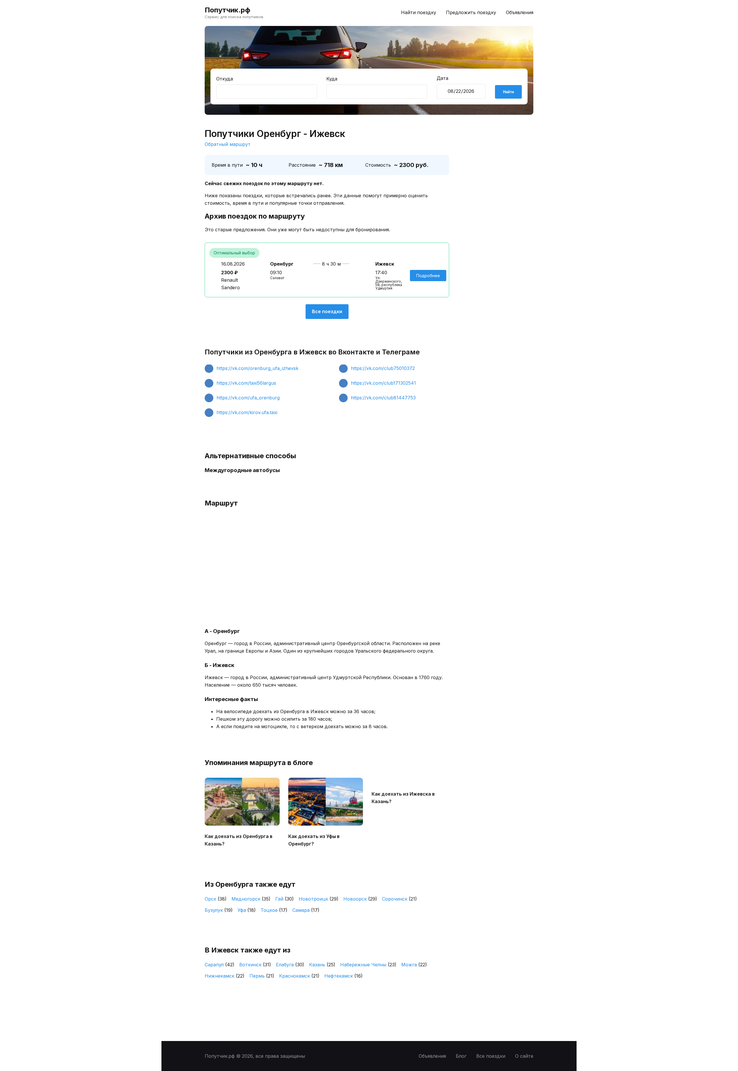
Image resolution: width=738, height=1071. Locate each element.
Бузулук (219, 910)
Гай (284, 899)
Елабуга (290, 964)
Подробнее (428, 275)
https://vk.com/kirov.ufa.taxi (246, 412)
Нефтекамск (343, 976)
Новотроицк (318, 899)
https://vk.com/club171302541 (383, 383)
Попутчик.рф (227, 10)
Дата (442, 78)
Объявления (519, 12)
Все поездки (327, 311)
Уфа (247, 910)
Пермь (261, 976)
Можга (414, 964)
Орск (216, 899)
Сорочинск (399, 899)
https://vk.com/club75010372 (383, 368)
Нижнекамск (224, 976)
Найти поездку (418, 12)
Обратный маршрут (228, 144)
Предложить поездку (471, 12)
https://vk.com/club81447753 (383, 398)
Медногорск (250, 899)
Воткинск (255, 964)
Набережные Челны (368, 964)
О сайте (524, 1056)
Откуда (224, 79)
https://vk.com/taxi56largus (246, 383)
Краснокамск (299, 976)
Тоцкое (274, 910)
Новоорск (360, 899)
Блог (461, 1056)
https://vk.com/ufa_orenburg (248, 398)
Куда (331, 79)
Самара (305, 910)
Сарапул (219, 964)
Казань (322, 964)
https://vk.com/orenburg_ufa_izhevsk (257, 368)
